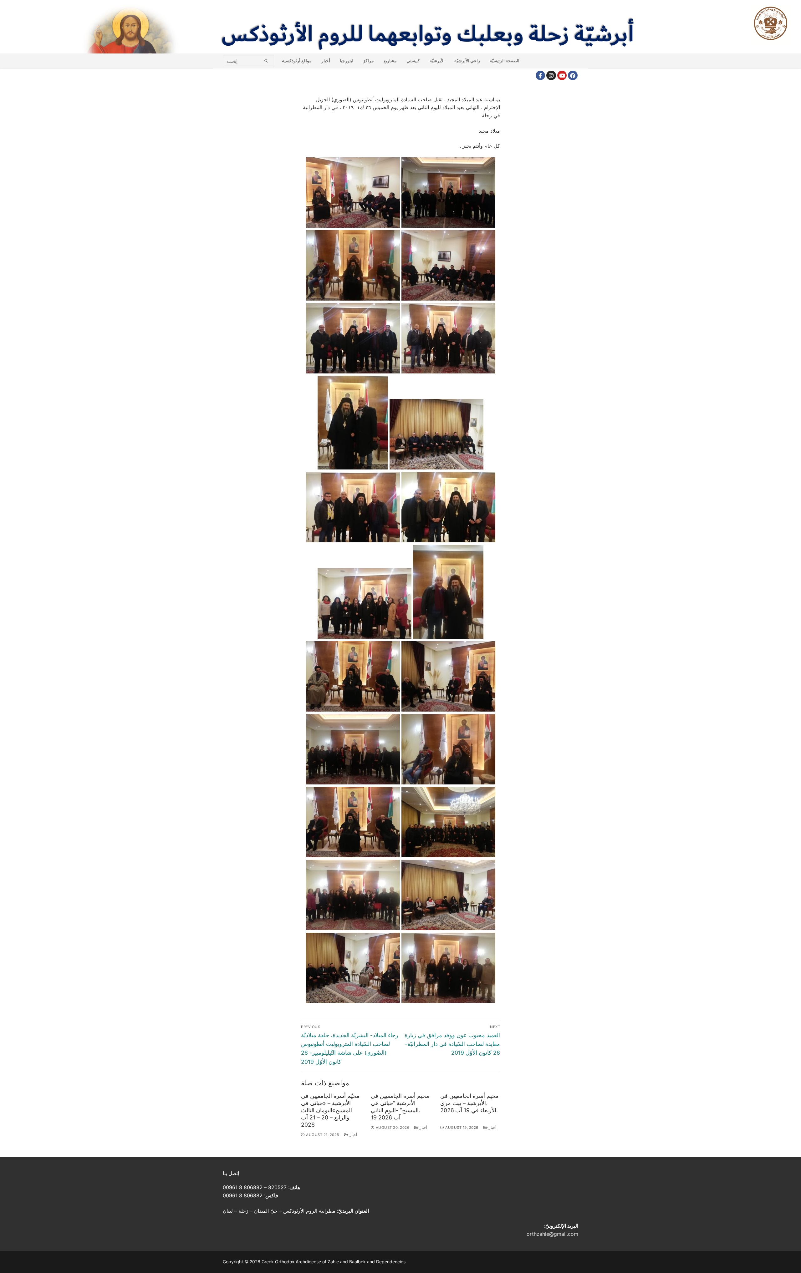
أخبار (352, 1135)
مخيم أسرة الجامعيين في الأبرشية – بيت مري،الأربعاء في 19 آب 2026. (469, 1103)
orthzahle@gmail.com (552, 1234)
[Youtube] (562, 75)
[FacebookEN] (573, 75)
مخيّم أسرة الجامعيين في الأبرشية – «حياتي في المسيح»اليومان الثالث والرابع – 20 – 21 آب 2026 (330, 1110)
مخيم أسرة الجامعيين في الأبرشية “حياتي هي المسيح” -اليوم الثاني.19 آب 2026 (400, 1107)
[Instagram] (551, 75)
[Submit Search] (266, 61)
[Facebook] (540, 75)
